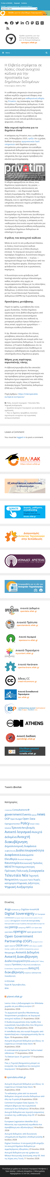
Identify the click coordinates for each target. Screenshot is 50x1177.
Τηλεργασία (23, 880)
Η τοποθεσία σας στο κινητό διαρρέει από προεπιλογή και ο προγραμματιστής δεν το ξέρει (24, 1034)
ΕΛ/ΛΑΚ (3, 6)
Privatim (12, 101)
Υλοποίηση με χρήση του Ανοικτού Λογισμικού (20, 1169)
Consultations (19, 809)
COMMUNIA (8, 810)
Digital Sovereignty (19, 913)
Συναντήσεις (9, 969)
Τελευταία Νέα (33, 403)
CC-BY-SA (25, 1173)
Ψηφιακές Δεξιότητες (28, 883)
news (41, 814)
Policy (9, 403)
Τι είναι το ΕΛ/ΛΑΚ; (7, 3)
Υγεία (30, 879)
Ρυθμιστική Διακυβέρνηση (31, 965)
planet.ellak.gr (15, 996)
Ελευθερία (11, 859)
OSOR (19, 945)
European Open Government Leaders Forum (28, 918)
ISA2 (7, 927)
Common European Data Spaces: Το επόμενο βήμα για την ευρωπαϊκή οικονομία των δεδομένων (21, 1105)
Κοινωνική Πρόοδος (31, 863)
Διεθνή (33, 961)
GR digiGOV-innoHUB (19, 920)
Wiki (7, 988)
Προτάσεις (17, 964)
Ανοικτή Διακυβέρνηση (21, 956)
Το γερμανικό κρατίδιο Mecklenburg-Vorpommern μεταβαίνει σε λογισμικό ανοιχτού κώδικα (22, 1015)
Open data (38, 928)
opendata (9, 932)
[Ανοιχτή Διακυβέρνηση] (25, 38)
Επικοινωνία (35, 1173)
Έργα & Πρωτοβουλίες (15, 984)
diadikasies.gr (16, 910)
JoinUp (13, 927)
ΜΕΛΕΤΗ (10, 866)
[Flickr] (42, 23)
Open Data (29, 818)
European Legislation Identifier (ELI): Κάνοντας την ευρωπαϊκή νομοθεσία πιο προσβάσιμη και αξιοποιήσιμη (23, 1124)
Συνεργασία (36, 871)
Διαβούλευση (10, 851)
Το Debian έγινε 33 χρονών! (17, 1056)
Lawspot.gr (22, 928)
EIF (36, 914)
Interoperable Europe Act (35, 924)
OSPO (25, 945)
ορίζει (31, 138)
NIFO (28, 927)
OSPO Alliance (33, 946)
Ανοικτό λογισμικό (19, 403)
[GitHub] (27, 23)
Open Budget (16, 819)
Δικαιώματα (26, 854)
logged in (21, 437)
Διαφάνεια (12, 855)
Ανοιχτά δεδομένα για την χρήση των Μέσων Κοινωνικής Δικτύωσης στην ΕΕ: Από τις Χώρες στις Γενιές (25, 1155)
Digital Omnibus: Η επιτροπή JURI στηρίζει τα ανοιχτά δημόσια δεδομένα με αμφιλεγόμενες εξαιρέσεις (24, 1146)
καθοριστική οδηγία (34, 98)
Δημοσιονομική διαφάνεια (20, 846)
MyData (34, 815)
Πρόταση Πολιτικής (16, 870)
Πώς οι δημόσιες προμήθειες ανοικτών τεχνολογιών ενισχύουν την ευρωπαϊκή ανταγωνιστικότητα (21, 415)
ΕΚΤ (38, 961)
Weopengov (10, 952)
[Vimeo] (37, 23)
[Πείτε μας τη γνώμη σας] (6, 23)
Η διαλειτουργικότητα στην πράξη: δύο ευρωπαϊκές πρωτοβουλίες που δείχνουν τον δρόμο (24, 1025)
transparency (28, 949)
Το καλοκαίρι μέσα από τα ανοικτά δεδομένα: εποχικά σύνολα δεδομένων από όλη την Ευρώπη (24, 1096)
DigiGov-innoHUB (30, 909)
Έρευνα (16, 827)
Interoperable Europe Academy (15, 924)
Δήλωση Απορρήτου (25, 1171)
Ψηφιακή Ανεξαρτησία (13, 405)
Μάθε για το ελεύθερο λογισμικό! (25, 12)
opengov (19, 931)
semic (21, 949)
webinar (36, 949)
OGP (7, 818)
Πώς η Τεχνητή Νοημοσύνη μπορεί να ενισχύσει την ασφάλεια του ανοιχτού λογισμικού (22, 1066)
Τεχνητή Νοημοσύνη (21, 969)
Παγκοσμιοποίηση (25, 866)
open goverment (34, 932)
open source (10, 946)
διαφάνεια (27, 973)
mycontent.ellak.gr (26, 6)
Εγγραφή (17, 3)
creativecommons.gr (13, 6)
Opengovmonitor (12, 823)
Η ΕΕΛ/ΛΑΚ (9, 981)
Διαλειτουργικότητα (30, 850)
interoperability (34, 921)
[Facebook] (12, 23)
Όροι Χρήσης (10, 1171)
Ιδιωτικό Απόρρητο (25, 859)
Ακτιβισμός (28, 827)
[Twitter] (17, 23)
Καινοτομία (12, 863)
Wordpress (42, 1169)
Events (26, 814)
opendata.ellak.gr (16, 1077)
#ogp (8, 909)
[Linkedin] (22, 23)
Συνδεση (24, 3)
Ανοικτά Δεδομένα (27, 952)
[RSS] (7, 28)
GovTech (7, 921)
